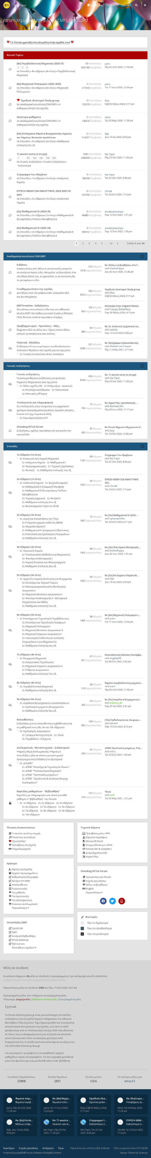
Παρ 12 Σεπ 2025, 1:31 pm (118, 214)
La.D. (112, 795)
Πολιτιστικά (24, 165)
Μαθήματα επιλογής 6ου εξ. (41, 645)
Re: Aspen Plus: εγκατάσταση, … (121, 402)
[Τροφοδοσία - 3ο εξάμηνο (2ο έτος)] (75, 515)
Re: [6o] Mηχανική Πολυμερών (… (122, 615)
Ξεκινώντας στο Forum (98, 877)
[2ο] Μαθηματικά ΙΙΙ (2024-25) (33, 211)
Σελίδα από (135, 243)
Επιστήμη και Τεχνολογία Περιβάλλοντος (46, 618)
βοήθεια (64, 1060)
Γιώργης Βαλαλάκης (120, 309)
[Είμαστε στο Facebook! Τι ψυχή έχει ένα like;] (103, 901)
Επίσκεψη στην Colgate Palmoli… (122, 306)
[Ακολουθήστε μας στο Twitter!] (112, 901)
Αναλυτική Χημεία (33, 482)
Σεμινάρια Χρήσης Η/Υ (35, 418)
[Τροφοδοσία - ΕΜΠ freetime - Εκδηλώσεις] (75, 306)
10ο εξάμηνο (32, 814)
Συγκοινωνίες (19, 888)
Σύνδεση (111, 5)
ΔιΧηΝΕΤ (28, 763)
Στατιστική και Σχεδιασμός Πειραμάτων (47, 534)
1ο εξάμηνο (29, 802)
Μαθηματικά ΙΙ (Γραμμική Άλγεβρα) (44, 486)
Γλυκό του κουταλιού (23, 837)
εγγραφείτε (35, 1056)
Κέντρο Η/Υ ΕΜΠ (20, 880)
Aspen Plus (91, 856)
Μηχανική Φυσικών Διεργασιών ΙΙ (44, 630)
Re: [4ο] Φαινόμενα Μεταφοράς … (123, 547)
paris (107, 63)
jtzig (112, 430)
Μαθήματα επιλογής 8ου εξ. (41, 690)
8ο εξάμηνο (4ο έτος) (43, 71)
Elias (107, 100)
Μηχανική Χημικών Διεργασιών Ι (43, 634)
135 (54, 158)
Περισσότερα (19, 908)
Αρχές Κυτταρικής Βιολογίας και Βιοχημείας (47, 578)
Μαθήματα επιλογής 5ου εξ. (41, 606)
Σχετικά (10, 1007)
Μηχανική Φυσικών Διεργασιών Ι (43, 594)
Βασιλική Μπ (116, 406)
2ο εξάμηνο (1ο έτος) (43, 198)
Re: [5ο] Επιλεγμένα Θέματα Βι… (122, 575)
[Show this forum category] (142, 256)
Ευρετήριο (9, 1148)
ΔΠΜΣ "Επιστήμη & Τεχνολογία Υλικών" (47, 767)
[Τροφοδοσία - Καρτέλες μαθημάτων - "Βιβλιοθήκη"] (75, 791)
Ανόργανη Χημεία (35, 462)
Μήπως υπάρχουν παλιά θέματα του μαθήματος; (24, 1124)
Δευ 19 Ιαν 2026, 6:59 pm (118, 137)
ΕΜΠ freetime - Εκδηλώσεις (33, 305)
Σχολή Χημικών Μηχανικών (42, 1018)
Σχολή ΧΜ (17, 928)
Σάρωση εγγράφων (96, 837)
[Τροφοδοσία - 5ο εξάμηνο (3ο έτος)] (75, 575)
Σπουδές (25, 71)
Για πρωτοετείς (20, 896)
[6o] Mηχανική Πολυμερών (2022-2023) (39, 84)
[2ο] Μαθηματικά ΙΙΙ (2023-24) (33, 228)
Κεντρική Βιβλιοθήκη (23, 936)
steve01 (114, 723)
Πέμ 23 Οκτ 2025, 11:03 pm (119, 157)
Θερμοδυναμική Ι (58, 482)
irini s (112, 751)
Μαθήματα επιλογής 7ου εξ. (41, 673)
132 (34, 158)
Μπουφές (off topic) (36, 393)
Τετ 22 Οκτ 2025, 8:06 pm (118, 178)
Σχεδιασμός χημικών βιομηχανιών (44, 706)
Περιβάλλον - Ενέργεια (38, 738)
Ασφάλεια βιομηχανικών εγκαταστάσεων (46, 703)
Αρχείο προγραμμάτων (24, 873)
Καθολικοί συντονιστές (44, 999)
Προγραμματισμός (35, 466)
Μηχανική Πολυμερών (37, 626)
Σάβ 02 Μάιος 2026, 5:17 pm (119, 104)
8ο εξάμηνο (50, 810)
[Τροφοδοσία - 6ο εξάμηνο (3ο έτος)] (75, 615)
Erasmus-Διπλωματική (24, 904)
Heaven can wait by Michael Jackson (61, 1124)
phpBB (20, 1152)
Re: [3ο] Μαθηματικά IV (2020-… (121, 515)
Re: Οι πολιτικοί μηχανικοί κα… (122, 326)
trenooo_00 (116, 702)
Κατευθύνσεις (25, 719)
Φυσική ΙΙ (55, 498)
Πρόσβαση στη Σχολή (23, 845)
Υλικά (60, 735)
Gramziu (143, 1152)
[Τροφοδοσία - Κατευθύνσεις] (75, 720)
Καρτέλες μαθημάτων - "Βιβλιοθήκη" (38, 791)
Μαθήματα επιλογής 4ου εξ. (41, 566)
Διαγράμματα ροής (96, 852)
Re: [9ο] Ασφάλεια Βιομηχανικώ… (123, 699)
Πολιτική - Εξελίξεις (28, 342)
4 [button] (95, 243)
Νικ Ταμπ (110, 154)
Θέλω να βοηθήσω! (96, 884)
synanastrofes (117, 518)
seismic (114, 329)
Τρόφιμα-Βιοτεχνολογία (38, 735)
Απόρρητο (48, 1148)
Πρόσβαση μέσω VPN (97, 833)
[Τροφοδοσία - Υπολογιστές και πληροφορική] (75, 403)
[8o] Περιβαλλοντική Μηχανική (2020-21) (40, 63)
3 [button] (89, 243)
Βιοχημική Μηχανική (34, 658)
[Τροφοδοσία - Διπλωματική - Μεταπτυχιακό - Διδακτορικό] (75, 748)
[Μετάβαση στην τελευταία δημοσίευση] (10, 69)
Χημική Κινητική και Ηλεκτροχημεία (45, 562)
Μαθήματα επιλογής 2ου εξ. (41, 502)
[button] (117, 243)
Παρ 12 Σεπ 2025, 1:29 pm (118, 231)
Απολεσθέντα (19, 884)
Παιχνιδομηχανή (21, 848)
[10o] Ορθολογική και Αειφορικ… (123, 720)
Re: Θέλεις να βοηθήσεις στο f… (122, 265)
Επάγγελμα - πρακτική (60, 386)
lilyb (107, 133)
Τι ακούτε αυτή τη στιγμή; (26, 833)
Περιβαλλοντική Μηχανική (38, 686)
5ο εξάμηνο (50, 806)
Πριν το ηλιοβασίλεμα (99, 928)
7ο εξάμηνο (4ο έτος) (29, 654)
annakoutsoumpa (114, 211)
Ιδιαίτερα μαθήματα (29, 117)
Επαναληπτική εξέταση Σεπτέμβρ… (124, 654)
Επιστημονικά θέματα (37, 389)
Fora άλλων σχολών (23, 947)
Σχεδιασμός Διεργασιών (36, 731)
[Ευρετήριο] (6, 5)
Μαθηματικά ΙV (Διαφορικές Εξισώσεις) (47, 530)
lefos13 (129, 1081)
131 (28, 158)
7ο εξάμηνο (31, 810)
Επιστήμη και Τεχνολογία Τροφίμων (45, 622)
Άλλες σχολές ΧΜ (32, 386)
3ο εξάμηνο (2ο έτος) (29, 514)
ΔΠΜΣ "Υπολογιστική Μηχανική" (43, 770)
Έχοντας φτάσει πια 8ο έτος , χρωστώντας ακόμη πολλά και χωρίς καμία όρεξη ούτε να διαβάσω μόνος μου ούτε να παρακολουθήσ (98, 1102)
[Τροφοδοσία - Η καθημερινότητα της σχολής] (75, 289)
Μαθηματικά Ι (58, 462)
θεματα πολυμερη (61, 1102)
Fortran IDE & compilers (98, 848)
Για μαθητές (18, 892)
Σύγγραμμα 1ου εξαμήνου (32, 174)
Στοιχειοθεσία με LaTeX (98, 845)
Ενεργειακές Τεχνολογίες (39, 662)
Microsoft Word (94, 841)
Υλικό (108, 791)
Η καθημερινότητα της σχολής (34, 289)
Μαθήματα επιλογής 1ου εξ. (55, 470)
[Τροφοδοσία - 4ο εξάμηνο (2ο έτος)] (75, 547)
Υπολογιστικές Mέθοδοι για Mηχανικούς (47, 554)
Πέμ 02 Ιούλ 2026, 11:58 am (119, 67)
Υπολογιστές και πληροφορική (35, 402)
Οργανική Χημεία (33, 550)
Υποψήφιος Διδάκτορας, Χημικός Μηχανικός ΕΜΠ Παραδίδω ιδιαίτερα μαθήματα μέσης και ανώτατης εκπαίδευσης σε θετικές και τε (135, 1102)
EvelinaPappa (117, 268)
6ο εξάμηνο (68, 806)
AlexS (107, 117)
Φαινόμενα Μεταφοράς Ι (39, 558)
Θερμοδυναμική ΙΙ (35, 526)
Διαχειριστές (23, 999)
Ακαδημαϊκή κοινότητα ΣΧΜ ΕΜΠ (38, 104)
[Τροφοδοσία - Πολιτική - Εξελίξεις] (75, 343)
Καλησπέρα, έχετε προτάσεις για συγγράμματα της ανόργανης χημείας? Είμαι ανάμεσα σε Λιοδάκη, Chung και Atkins (98, 1124)
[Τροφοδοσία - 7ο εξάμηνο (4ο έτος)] (75, 655)
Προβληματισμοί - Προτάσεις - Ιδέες (38, 326)
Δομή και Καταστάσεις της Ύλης (40, 518)
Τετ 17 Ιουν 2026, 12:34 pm (119, 87)
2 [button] (83, 243)
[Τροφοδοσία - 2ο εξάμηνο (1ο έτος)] (75, 479)
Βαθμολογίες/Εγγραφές (24, 877)
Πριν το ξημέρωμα (97, 922)
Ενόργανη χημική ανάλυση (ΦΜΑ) (44, 522)
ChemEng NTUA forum (30, 426)
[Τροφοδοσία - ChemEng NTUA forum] (75, 427)
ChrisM (108, 191)
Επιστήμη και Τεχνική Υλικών (41, 582)
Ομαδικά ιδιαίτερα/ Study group (40, 100)
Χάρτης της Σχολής (21, 869)
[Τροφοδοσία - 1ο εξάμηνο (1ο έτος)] (75, 455)
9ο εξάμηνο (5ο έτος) (29, 699)
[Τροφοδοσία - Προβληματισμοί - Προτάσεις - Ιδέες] (75, 326)
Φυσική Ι (30, 470)
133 (41, 158)
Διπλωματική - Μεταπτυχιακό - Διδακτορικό (43, 747)
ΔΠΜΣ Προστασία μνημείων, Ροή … (123, 748)
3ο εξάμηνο (66, 802)
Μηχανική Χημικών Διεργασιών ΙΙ (43, 666)
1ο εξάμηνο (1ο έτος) (43, 178)
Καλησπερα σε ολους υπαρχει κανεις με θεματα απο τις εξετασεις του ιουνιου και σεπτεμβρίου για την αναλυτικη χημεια (135, 1124)
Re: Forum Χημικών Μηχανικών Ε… (123, 427)
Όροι (61, 1148)
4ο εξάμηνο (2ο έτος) (29, 546)
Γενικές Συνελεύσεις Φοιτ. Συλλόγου (43, 354)
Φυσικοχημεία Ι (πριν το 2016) (42, 506)
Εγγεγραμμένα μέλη (69, 999)
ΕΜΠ (14, 932)
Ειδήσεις (22, 264)
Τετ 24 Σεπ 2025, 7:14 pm (118, 194)
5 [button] (102, 243)
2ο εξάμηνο (47, 802)
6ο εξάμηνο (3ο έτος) (43, 87)
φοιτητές (31, 1026)
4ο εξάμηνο (31, 806)
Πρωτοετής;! (18, 841)
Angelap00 (115, 658)
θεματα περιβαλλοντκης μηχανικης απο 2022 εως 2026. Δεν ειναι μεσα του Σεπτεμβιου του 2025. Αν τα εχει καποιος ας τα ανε (24, 1102)
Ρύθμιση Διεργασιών (37, 670)
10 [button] (111, 243)
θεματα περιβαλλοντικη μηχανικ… (123, 683)
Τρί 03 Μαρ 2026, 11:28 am (119, 120)
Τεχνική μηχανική (35, 498)
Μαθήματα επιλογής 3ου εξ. (41, 538)
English (89, 888)
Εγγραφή (126, 5)
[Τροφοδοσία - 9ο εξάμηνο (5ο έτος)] (75, 699)
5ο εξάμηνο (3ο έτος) (43, 141)
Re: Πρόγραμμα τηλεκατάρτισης (121, 342)
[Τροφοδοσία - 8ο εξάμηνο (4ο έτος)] (75, 683)
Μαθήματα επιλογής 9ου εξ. (41, 710)
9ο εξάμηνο (68, 810)
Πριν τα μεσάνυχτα (97, 933)
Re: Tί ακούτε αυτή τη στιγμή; (120, 374)
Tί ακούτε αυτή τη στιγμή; (32, 154)
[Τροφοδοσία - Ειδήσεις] (75, 265)
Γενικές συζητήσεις (30, 161)
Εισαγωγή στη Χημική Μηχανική (41, 458)
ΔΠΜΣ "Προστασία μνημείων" (42, 774)
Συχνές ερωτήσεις (95, 880)
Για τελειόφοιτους (21, 900)
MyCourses (18, 943)
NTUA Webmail (19, 940)
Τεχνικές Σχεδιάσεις (62, 466)
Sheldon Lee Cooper (120, 346)
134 (47, 158)
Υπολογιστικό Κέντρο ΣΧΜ (42, 1030)
